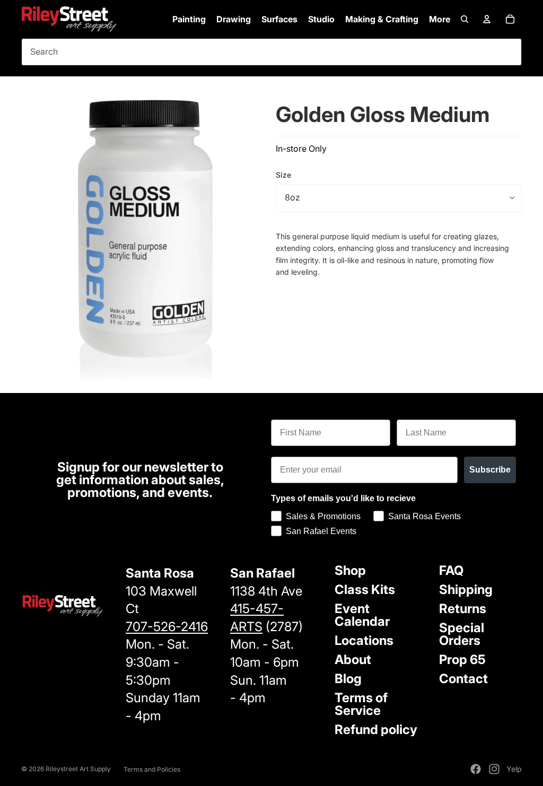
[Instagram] (494, 769)
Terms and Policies (152, 769)
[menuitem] (440, 19)
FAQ (451, 570)
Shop (350, 570)
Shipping (466, 589)
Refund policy (376, 729)
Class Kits (365, 589)
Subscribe (490, 469)
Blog (348, 678)
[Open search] (464, 19)
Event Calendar (362, 615)
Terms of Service (361, 704)
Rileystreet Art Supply (78, 769)
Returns (462, 608)
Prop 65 (462, 659)
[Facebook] (475, 769)
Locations (364, 640)
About (353, 659)
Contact (463, 678)
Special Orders (461, 634)
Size (283, 174)
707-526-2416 (167, 626)
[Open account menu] (486, 19)
